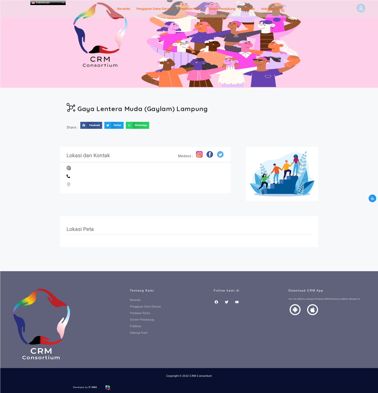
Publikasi (248, 9)
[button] (91, 125)
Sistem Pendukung (222, 9)
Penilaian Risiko (191, 9)
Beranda (123, 9)
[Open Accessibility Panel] (372, 198)
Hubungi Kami (271, 9)
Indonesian (42, 2)
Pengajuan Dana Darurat (154, 9)
